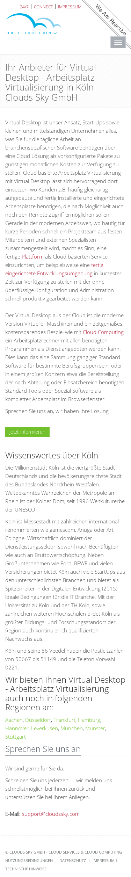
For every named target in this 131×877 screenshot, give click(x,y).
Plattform (33, 256)
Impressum (104, 860)
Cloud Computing (103, 331)
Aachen (14, 719)
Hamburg (89, 719)
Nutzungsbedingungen (29, 860)
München (71, 728)
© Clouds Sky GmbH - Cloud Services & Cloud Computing (63, 852)
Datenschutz (72, 860)
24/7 (24, 6)
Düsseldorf (38, 719)
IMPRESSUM (69, 6)
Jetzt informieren (27, 431)
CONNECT (43, 6)
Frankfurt (64, 719)
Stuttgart (15, 736)
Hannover (17, 728)
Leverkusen (44, 728)
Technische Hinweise (25, 868)
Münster (95, 728)
